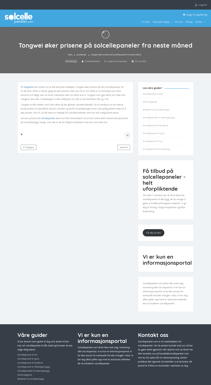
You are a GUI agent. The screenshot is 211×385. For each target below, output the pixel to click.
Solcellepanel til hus (153, 141)
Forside (145, 21)
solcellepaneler (47, 118)
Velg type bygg (160, 21)
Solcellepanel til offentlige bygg (33, 366)
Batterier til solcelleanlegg (156, 109)
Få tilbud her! (153, 232)
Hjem (70, 54)
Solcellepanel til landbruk (155, 125)
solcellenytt (81, 54)
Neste (123, 147)
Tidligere (29, 147)
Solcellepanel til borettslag (156, 149)
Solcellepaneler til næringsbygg (159, 117)
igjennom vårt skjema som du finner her (173, 349)
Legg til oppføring (196, 14)
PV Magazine (27, 87)
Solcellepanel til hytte (153, 133)
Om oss (179, 21)
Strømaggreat (150, 101)
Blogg (189, 21)
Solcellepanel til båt (153, 93)
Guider (198, 21)
